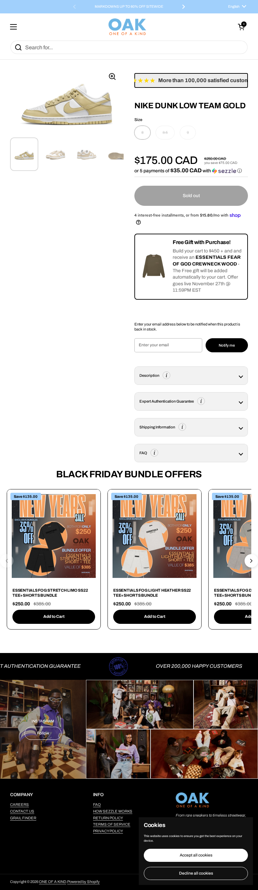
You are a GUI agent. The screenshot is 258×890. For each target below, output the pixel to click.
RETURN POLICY (108, 818)
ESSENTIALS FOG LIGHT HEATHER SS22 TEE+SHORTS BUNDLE (152, 593)
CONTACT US (22, 811)
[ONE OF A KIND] (127, 26)
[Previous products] (6, 561)
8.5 (165, 132)
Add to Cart (53, 616)
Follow (43, 733)
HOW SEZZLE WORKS (112, 811)
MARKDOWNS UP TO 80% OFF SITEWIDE (129, 6)
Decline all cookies (196, 873)
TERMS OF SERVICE (111, 824)
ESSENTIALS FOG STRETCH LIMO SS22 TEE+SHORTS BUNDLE (50, 593)
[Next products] (251, 561)
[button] (241, 27)
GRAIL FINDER (23, 818)
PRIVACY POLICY (108, 831)
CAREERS (19, 805)
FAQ (97, 805)
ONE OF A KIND (52, 882)
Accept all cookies (196, 855)
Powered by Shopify (83, 882)
